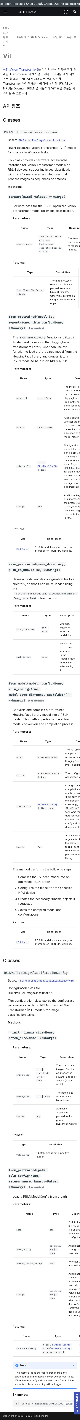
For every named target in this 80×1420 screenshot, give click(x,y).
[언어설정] (66, 12)
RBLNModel (22, 549)
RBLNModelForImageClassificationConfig (46, 980)
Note (23, 1365)
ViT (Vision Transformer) (20, 69)
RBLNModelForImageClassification (42, 140)
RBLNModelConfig (47, 466)
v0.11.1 (27, 12)
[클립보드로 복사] (69, 1404)
